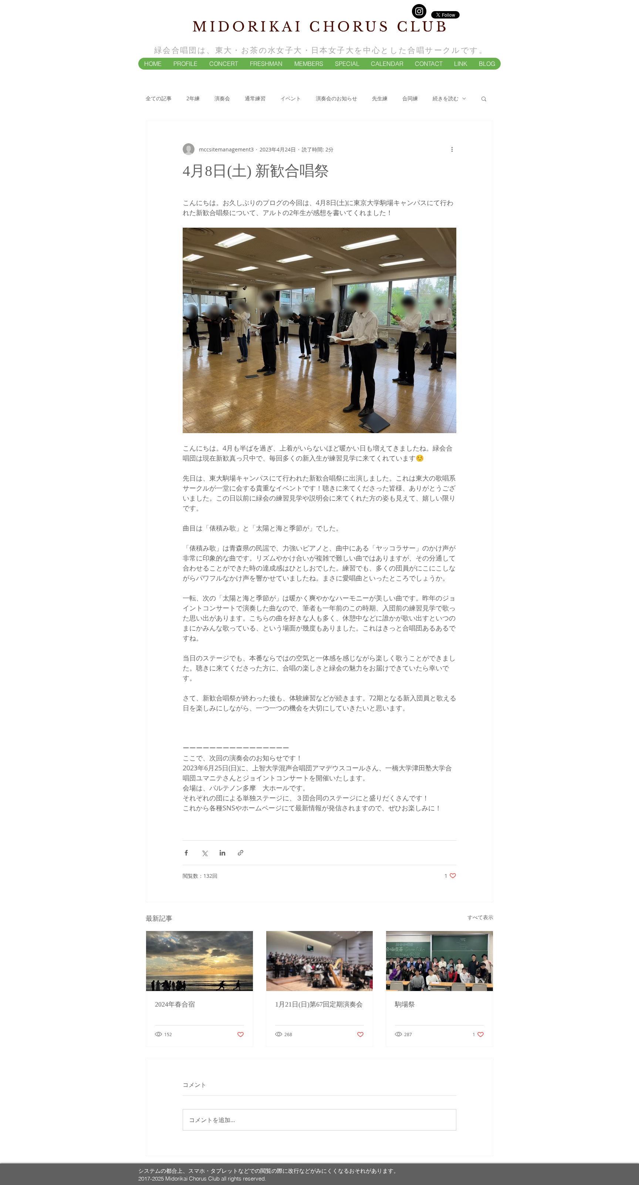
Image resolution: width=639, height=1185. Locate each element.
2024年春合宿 (175, 1004)
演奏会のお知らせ (336, 98)
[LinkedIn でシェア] (222, 852)
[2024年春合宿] (199, 961)
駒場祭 (405, 1004)
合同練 (410, 98)
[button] (185, 64)
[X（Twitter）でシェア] (204, 852)
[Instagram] (419, 11)
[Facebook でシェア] (186, 852)
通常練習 (255, 98)
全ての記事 (159, 98)
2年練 (193, 98)
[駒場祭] (439, 961)
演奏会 (222, 98)
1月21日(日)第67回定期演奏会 (319, 1004)
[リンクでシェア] (240, 852)
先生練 (380, 98)
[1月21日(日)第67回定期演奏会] (319, 961)
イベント (290, 98)
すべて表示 (480, 917)
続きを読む (446, 98)
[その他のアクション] (451, 149)
